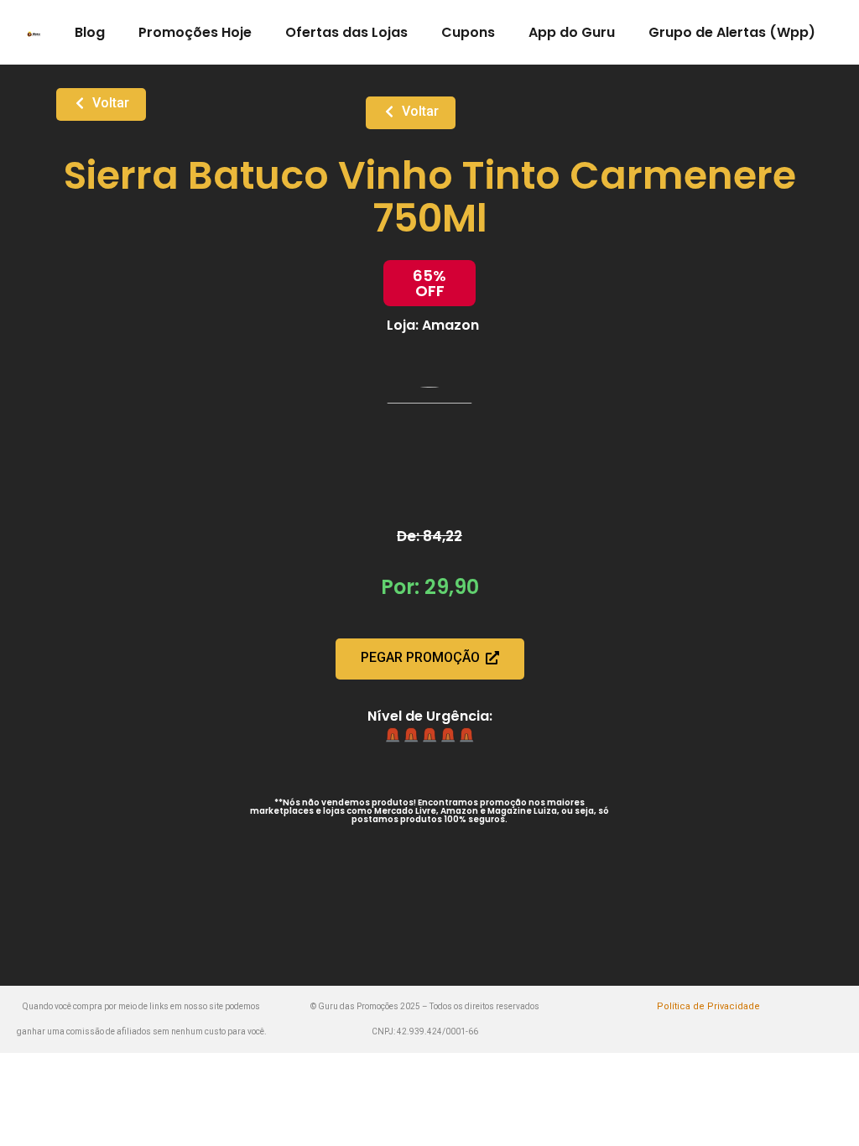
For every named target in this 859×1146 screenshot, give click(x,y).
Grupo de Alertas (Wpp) (731, 32)
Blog (90, 32)
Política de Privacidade (708, 1006)
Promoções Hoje (195, 32)
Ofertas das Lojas (346, 32)
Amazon (450, 325)
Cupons (468, 32)
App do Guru (571, 32)
